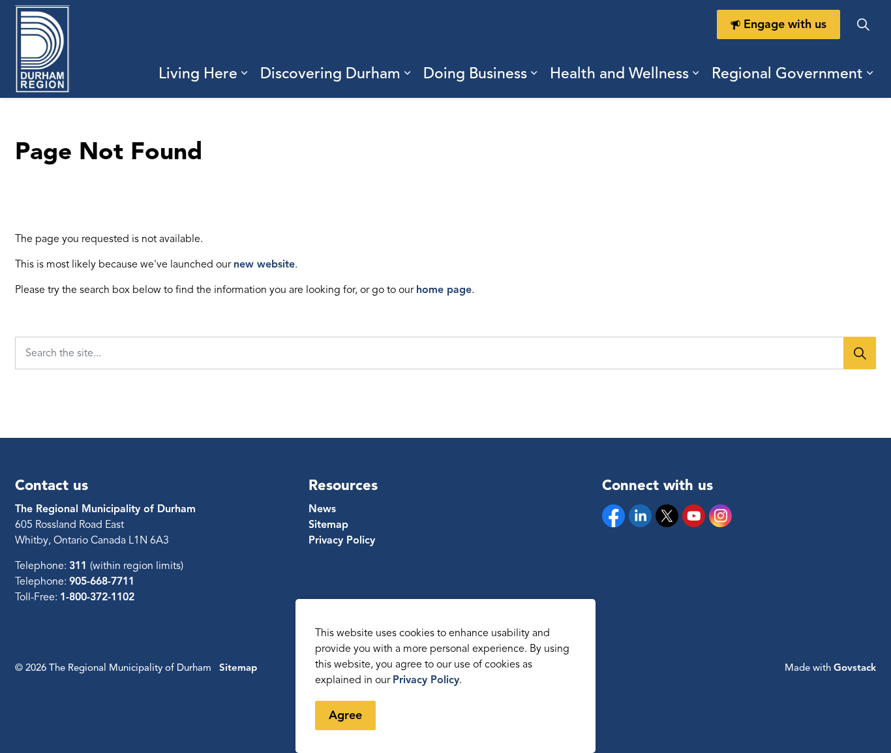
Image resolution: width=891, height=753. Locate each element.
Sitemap (328, 524)
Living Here (198, 73)
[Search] (859, 353)
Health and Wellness (619, 73)
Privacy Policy (426, 679)
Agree (345, 715)
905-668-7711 (101, 581)
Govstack (855, 667)
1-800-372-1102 (97, 597)
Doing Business (475, 73)
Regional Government (787, 73)
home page (444, 289)
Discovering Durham (330, 73)
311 (79, 565)
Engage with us (785, 24)
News (322, 508)
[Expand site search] (863, 24)
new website (264, 264)
